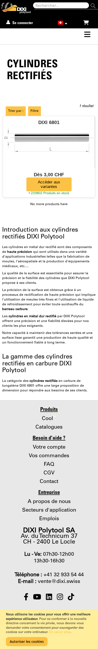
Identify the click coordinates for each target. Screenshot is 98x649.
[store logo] (16, 8)
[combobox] (61, 5)
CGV (49, 473)
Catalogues (49, 427)
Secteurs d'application (49, 510)
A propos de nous (49, 501)
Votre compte (49, 447)
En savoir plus (59, 632)
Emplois (49, 518)
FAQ (49, 464)
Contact (49, 481)
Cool (49, 418)
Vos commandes (49, 455)
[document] (49, 629)
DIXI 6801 (48, 122)
